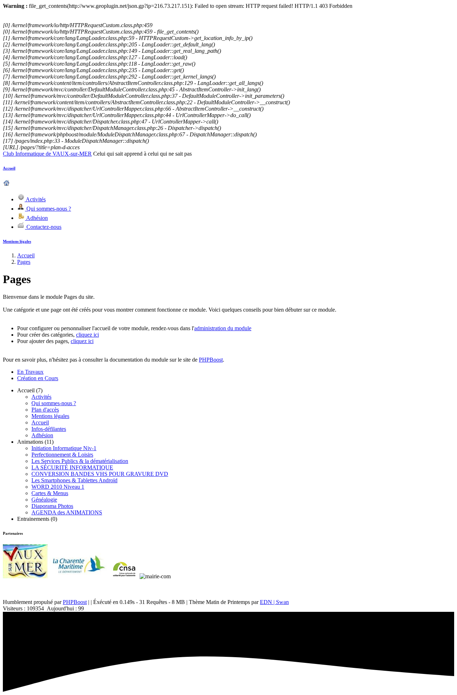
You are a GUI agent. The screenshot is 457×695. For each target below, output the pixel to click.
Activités (41, 397)
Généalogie (44, 500)
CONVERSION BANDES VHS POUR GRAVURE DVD (99, 474)
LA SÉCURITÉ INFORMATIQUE (72, 467)
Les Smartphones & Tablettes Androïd (74, 480)
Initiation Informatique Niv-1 (63, 448)
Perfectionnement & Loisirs (62, 455)
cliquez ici (87, 335)
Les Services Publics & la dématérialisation (79, 461)
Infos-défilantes (48, 429)
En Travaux (30, 372)
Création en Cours (37, 378)
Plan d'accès (45, 410)
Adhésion (42, 435)
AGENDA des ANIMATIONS (66, 512)
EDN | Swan (274, 602)
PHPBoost (211, 360)
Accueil (9, 168)
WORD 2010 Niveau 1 (57, 487)
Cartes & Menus (49, 493)
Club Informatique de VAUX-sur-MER (47, 154)
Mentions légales (17, 241)
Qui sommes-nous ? (53, 403)
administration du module (222, 328)
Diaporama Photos (52, 506)
